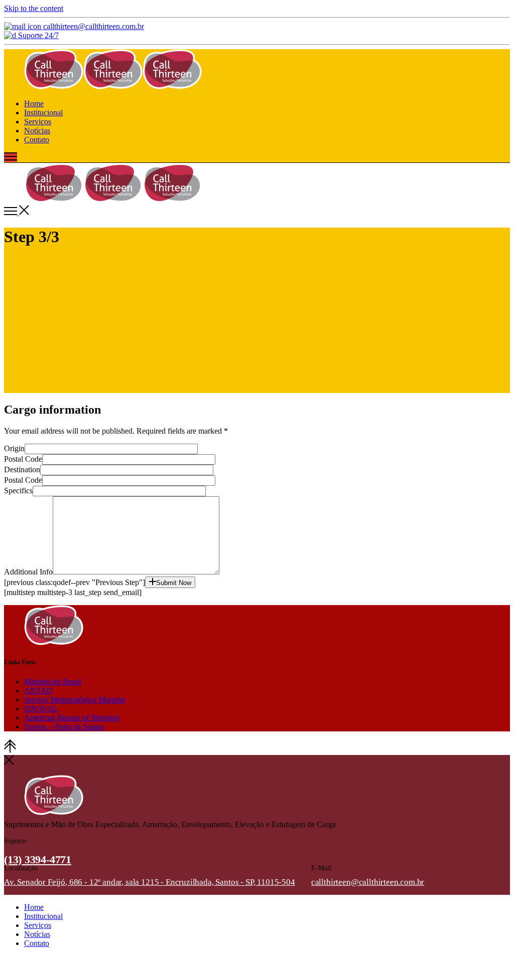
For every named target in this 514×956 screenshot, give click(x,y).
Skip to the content (33, 8)
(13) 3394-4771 (37, 859)
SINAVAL (41, 708)
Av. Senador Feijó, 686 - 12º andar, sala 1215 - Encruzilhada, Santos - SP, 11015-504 (149, 882)
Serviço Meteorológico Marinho (74, 699)
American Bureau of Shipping (71, 717)
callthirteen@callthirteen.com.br (368, 882)
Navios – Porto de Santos (64, 726)
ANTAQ (38, 690)
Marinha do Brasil (52, 681)
